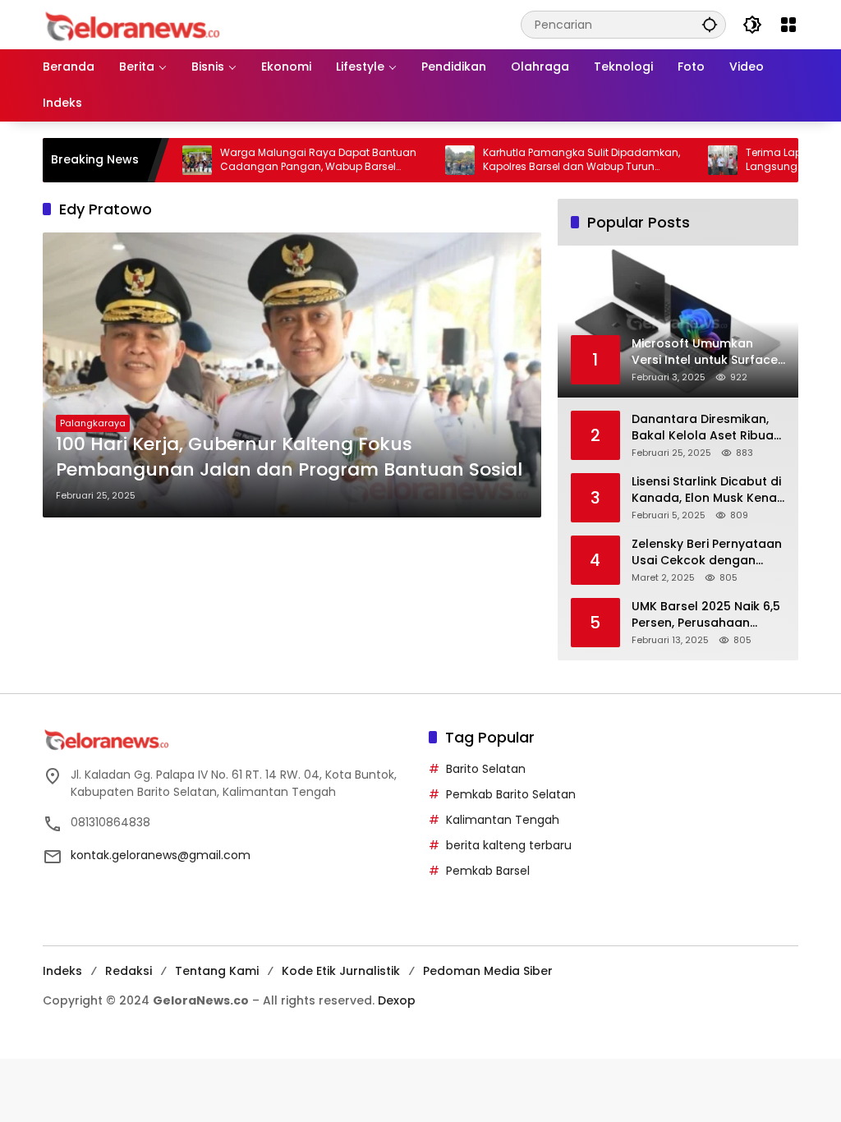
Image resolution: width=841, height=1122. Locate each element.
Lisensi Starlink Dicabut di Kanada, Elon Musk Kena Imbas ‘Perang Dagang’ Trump (706, 490)
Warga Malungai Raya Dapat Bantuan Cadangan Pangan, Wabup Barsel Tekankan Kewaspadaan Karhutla (290, 160)
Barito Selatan (486, 769)
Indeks (62, 971)
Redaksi (128, 971)
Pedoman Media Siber (488, 971)
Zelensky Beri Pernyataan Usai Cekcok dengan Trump (707, 552)
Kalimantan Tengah (502, 820)
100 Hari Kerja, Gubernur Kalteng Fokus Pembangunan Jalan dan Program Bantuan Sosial (289, 457)
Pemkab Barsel (488, 870)
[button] (709, 24)
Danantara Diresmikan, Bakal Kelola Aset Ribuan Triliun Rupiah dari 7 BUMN (706, 428)
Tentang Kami (217, 971)
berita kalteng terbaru (509, 845)
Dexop (397, 1000)
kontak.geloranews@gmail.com (160, 855)
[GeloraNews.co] (135, 26)
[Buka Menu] (788, 24)
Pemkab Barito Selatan (511, 794)
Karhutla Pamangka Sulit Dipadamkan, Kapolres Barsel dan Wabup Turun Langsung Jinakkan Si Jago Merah (553, 160)
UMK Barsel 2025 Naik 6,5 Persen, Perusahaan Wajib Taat (706, 615)
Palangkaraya (93, 423)
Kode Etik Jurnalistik (341, 971)
